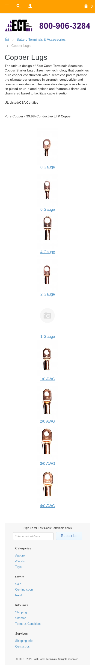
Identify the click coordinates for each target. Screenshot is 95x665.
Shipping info (24, 640)
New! (18, 595)
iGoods (20, 561)
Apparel (20, 555)
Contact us (22, 646)
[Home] (47, 25)
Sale (18, 584)
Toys (18, 566)
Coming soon (24, 589)
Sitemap (20, 618)
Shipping (21, 612)
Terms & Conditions (28, 623)
